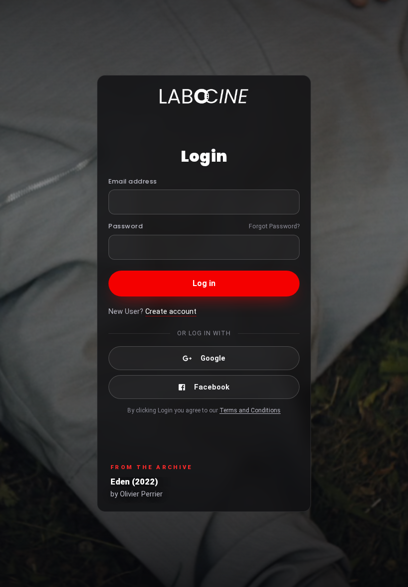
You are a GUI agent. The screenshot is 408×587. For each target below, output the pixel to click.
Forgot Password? (274, 226)
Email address (132, 181)
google (213, 358)
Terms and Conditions (250, 410)
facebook (211, 387)
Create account (171, 311)
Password (125, 226)
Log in (204, 283)
